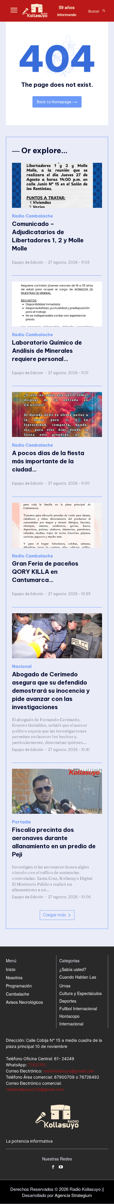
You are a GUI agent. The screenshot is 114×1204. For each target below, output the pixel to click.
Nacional (22, 666)
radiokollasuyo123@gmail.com (35, 1089)
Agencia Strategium (73, 1195)
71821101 (37, 1064)
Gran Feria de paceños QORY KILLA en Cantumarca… (45, 571)
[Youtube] (60, 1167)
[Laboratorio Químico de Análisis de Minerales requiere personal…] (57, 304)
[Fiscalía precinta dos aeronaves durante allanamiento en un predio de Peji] (57, 791)
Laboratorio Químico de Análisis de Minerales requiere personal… (47, 350)
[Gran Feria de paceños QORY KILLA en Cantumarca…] (57, 525)
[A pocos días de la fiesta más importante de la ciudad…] (57, 414)
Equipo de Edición (27, 262)
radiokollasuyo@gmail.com (68, 1070)
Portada (21, 822)
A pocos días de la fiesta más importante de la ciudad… (48, 461)
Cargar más (54, 915)
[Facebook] (53, 1167)
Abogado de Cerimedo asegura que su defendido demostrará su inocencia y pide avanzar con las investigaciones (51, 691)
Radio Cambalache (32, 216)
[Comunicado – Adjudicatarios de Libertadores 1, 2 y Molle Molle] (57, 185)
